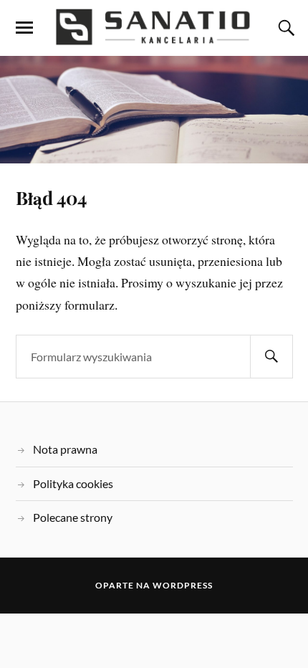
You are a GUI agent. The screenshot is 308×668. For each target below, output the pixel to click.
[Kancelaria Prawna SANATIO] (154, 27)
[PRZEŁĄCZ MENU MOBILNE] (24, 28)
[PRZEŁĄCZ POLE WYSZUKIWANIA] (284, 28)
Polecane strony (72, 517)
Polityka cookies (73, 483)
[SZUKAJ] (271, 356)
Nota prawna (65, 449)
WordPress (183, 585)
